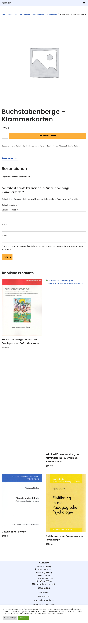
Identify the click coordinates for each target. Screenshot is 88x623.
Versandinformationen (44, 600)
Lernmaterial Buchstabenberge (45, 14)
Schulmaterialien (74, 146)
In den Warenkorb (47, 135)
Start (4, 14)
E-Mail (5, 235)
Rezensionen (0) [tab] (10, 158)
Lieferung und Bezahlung (44, 604)
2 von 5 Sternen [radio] (27, 204)
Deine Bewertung (10, 205)
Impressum (44, 592)
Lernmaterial (25, 14)
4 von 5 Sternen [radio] (34, 204)
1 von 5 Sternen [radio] (24, 204)
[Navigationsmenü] (83, 3)
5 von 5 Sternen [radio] (37, 204)
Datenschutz (44, 596)
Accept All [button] (23, 618)
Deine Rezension (10, 210)
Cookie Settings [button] (10, 618)
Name (5, 224)
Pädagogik (12, 14)
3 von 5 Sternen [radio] (31, 204)
